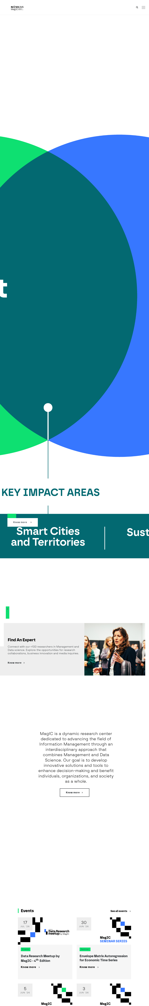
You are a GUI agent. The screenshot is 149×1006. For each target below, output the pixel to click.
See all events (119, 911)
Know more (20, 522)
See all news (133, 820)
